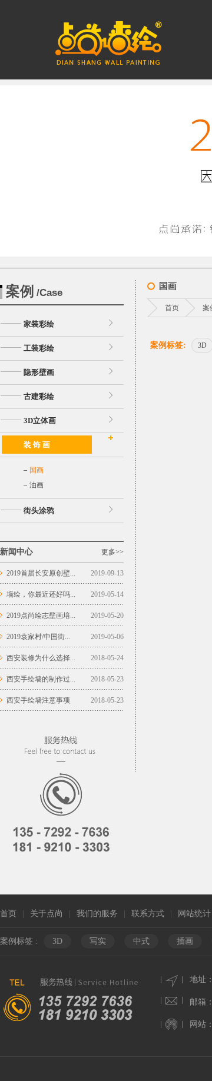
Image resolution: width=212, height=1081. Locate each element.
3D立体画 (40, 420)
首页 (172, 308)
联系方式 (147, 913)
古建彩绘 (39, 396)
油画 (36, 485)
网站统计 (194, 913)
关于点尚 (46, 913)
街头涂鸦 (39, 510)
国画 (36, 470)
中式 (141, 941)
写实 (98, 941)
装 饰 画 (37, 444)
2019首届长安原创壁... (40, 573)
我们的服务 (97, 913)
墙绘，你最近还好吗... (40, 594)
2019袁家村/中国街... (38, 637)
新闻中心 (16, 551)
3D (57, 941)
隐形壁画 (39, 372)
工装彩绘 (39, 348)
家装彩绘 (39, 324)
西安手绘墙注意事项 (38, 700)
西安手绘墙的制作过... (40, 679)
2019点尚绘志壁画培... (40, 615)
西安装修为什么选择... (40, 658)
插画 (185, 941)
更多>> (112, 552)
